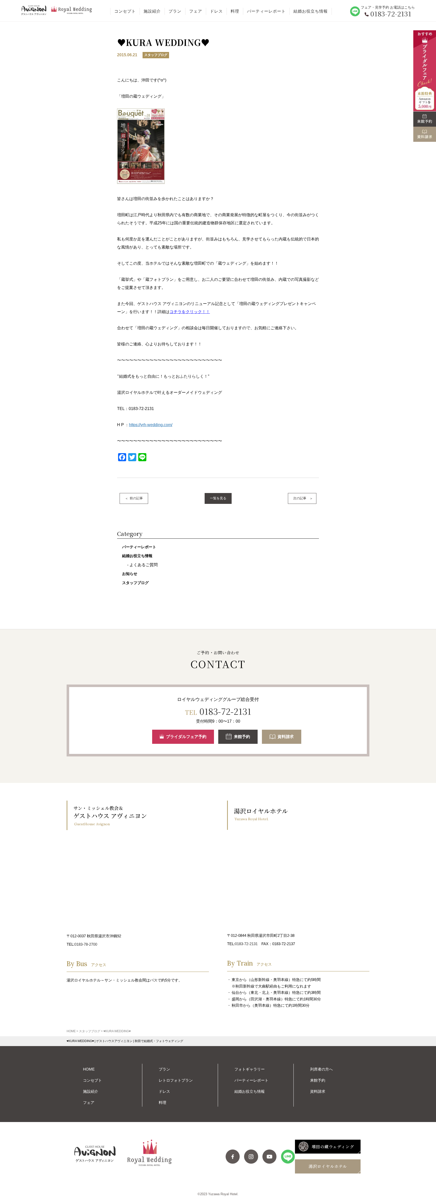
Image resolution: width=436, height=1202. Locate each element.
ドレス (216, 11)
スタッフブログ (135, 583)
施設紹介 (152, 11)
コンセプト (125, 11)
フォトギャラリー (249, 1069)
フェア (195, 11)
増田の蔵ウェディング (333, 1147)
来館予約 (242, 736)
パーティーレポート (266, 11)
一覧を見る (218, 498)
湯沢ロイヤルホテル (328, 1166)
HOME (89, 1069)
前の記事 (136, 498)
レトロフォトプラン (176, 1080)
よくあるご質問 (143, 565)
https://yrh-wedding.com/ (150, 425)
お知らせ (129, 573)
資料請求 (286, 736)
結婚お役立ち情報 (310, 11)
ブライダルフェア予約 (186, 736)
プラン (175, 11)
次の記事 (299, 498)
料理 (235, 11)
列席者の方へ (321, 1069)
